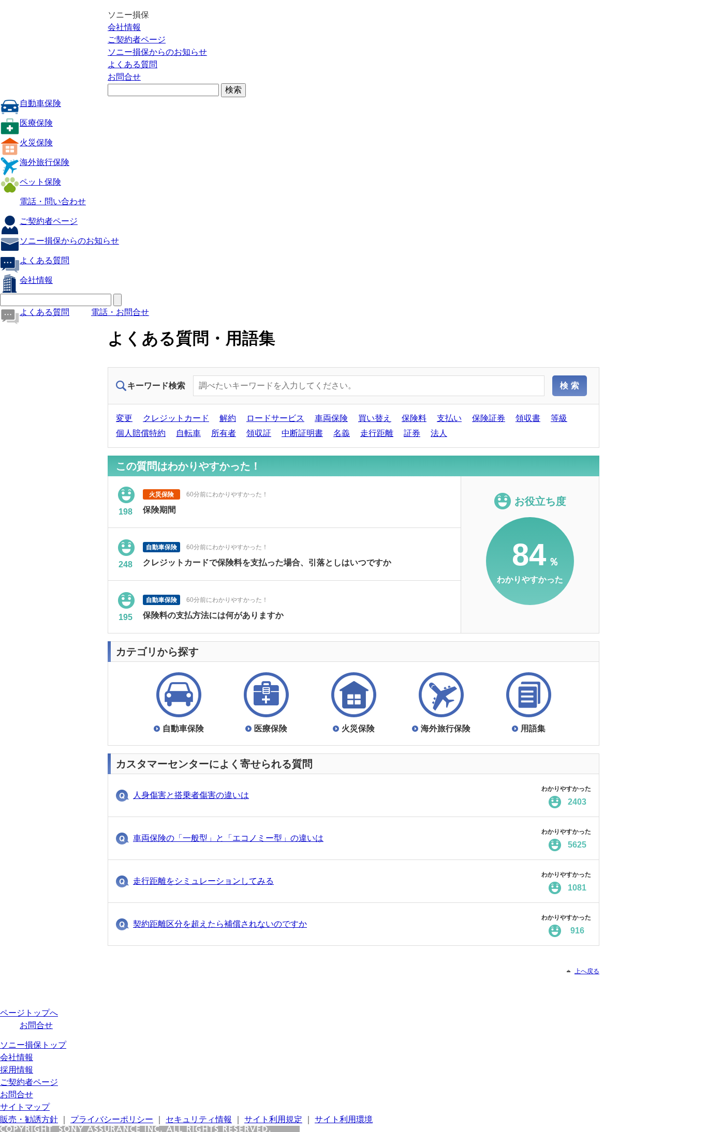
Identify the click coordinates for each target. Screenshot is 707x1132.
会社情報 (124, 27)
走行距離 (376, 433)
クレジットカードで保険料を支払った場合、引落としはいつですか (267, 512)
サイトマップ (25, 1107)
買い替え (374, 418)
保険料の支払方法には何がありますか (213, 565)
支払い (449, 418)
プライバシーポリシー (111, 1119)
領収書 (527, 418)
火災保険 (36, 142)
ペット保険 (40, 181)
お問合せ (124, 76)
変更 (124, 418)
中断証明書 (302, 433)
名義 (341, 433)
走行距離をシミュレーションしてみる (203, 881)
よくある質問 (132, 64)
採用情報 (16, 1069)
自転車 (188, 433)
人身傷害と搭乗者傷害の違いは (191, 795)
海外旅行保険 (44, 162)
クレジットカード (176, 418)
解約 (227, 418)
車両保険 (331, 418)
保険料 (414, 418)
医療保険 (36, 122)
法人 (439, 433)
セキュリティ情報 (199, 1119)
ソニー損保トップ (33, 1044)
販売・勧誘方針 (29, 1119)
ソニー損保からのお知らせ (157, 52)
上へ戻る (587, 971)
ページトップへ (29, 1012)
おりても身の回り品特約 (188, 618)
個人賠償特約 (141, 433)
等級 (559, 418)
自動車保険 (40, 103)
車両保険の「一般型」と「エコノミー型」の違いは (228, 838)
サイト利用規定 (273, 1119)
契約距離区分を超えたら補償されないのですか (220, 923)
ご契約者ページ (137, 39)
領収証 (258, 433)
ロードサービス (275, 418)
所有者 (223, 433)
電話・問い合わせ (53, 201)
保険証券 (488, 418)
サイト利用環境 (344, 1119)
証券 (412, 433)
